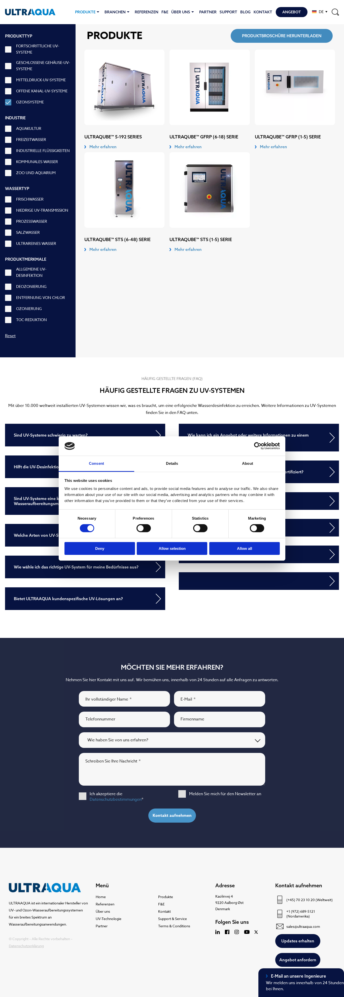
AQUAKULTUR (28, 128)
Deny (99, 548)
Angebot (291, 12)
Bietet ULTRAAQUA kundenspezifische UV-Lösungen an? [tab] (68, 598)
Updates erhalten (297, 940)
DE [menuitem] (321, 12)
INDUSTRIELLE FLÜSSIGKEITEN (43, 151)
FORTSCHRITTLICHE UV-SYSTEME (37, 49)
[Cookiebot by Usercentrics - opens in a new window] (258, 446)
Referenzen (146, 12)
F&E (164, 12)
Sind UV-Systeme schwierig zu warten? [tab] (51, 435)
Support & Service (172, 918)
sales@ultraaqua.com (303, 926)
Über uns (180, 12)
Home (101, 896)
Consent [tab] (96, 463)
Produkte (85, 12)
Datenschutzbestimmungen (116, 799)
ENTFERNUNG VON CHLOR (40, 297)
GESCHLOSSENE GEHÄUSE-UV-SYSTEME (43, 66)
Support (228, 12)
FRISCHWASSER (30, 199)
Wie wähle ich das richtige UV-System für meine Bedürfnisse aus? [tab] (76, 566)
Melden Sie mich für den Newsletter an (225, 794)
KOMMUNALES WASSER (37, 162)
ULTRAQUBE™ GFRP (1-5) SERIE (288, 137)
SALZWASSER (28, 232)
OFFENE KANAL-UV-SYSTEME (41, 91)
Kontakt (263, 12)
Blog (245, 12)
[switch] (143, 528)
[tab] (259, 581)
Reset (10, 336)
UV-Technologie (108, 918)
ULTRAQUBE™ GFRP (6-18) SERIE (203, 137)
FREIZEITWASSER (31, 139)
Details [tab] (172, 463)
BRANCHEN (115, 12)
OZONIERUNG (29, 309)
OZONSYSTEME (30, 102)
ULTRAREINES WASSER (36, 243)
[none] (319, 11)
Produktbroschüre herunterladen (281, 35)
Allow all (244, 548)
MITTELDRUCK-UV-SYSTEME (41, 80)
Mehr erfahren (103, 146)
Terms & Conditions (174, 926)
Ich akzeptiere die (116, 796)
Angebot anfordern (297, 959)
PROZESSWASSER (31, 221)
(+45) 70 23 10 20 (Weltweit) (309, 899)
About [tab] (247, 463)
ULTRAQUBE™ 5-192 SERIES (113, 137)
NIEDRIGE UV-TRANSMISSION (42, 210)
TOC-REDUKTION (31, 320)
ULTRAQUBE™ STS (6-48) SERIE (117, 239)
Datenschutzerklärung (26, 945)
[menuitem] (319, 11)
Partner (208, 12)
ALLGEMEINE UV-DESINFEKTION (31, 272)
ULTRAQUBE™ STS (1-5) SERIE (200, 239)
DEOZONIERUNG (31, 286)
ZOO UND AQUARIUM (36, 173)
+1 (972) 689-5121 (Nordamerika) (300, 913)
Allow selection (172, 548)
